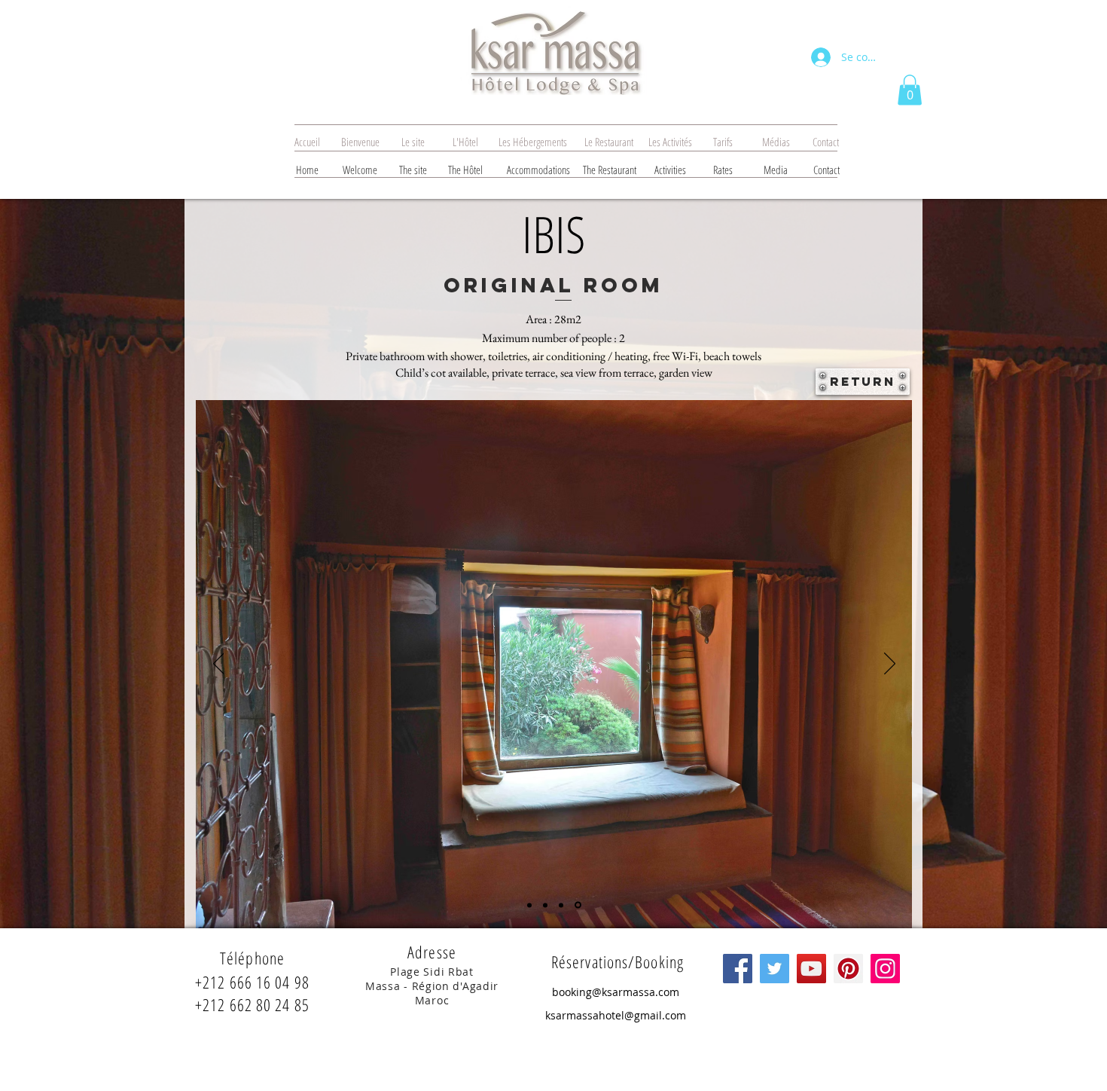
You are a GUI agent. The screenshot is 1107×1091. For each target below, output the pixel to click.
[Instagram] (885, 968)
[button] (909, 90)
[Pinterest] (848, 968)
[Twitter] (774, 968)
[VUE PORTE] (545, 905)
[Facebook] (737, 968)
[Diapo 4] (578, 905)
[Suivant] (889, 664)
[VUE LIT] (529, 905)
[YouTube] (811, 968)
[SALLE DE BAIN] (561, 905)
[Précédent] (218, 664)
